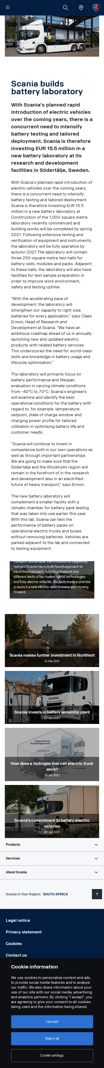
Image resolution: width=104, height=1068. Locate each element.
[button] (52, 845)
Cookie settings (52, 1055)
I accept (52, 1022)
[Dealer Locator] (81, 7)
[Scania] (96, 7)
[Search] (65, 7)
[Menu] (8, 8)
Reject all (52, 1039)
